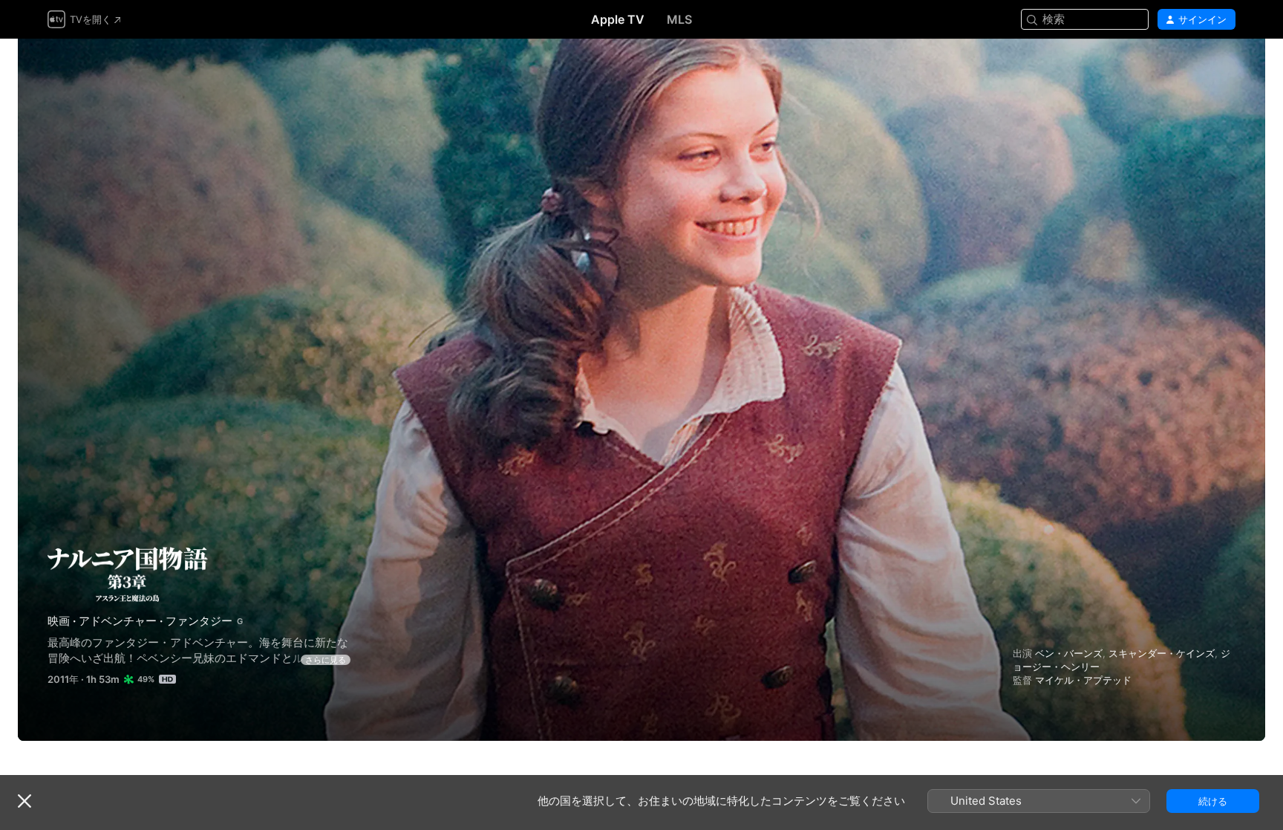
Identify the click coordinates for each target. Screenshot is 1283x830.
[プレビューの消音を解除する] (1225, 68)
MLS (679, 19)
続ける (1212, 801)
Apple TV (617, 19)
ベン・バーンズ (1069, 653)
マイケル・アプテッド (1083, 680)
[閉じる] (24, 801)
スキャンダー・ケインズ (1162, 653)
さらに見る (325, 660)
